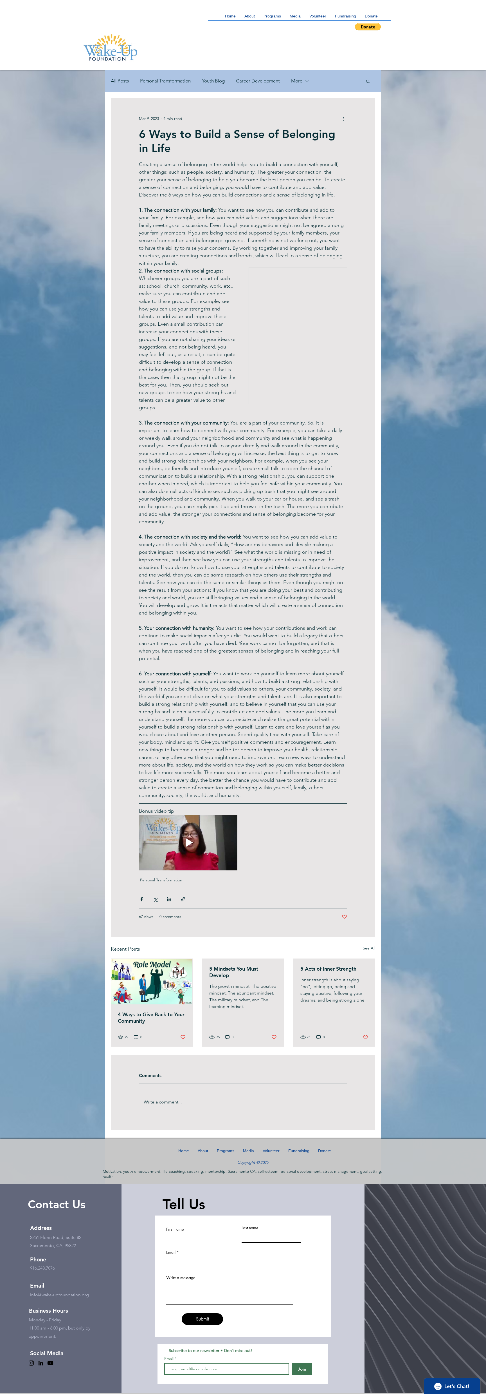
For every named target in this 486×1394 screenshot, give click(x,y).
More (296, 81)
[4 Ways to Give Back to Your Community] (151, 981)
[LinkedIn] (40, 1363)
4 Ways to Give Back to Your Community (151, 1017)
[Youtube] (50, 1363)
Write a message (180, 1278)
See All (369, 948)
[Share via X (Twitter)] (155, 899)
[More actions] (343, 118)
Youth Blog (213, 81)
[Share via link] (183, 899)
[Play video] (188, 842)
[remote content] (298, 337)
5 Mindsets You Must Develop (233, 972)
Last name (250, 1228)
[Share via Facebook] (141, 899)
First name (175, 1229)
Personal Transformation (165, 81)
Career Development (258, 81)
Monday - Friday (45, 1319)
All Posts (120, 81)
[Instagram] (31, 1363)
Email (171, 1252)
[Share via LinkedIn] (169, 899)
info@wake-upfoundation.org (59, 1294)
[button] (272, 16)
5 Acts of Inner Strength (328, 969)
